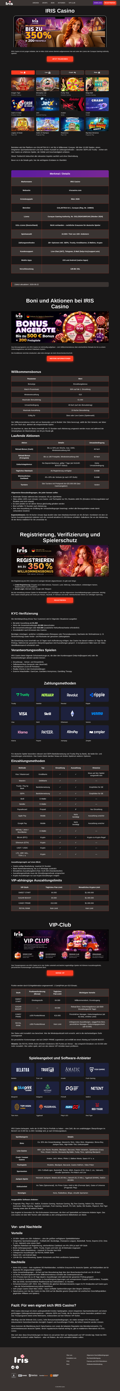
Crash (71, 72)
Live (46, 72)
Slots (95, 72)
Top (21, 72)
